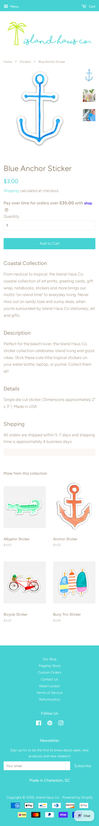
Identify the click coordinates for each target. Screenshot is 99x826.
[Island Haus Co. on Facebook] (38, 724)
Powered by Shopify (77, 797)
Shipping (11, 190)
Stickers (25, 61)
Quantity (11, 216)
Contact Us (49, 679)
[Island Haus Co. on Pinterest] (49, 724)
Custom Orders (49, 672)
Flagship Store (50, 666)
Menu (14, 7)
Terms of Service (49, 693)
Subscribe (82, 766)
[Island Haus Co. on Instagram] (60, 724)
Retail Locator (49, 686)
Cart (91, 7)
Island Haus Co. (48, 797)
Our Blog (49, 659)
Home (8, 61)
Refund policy (49, 699)
